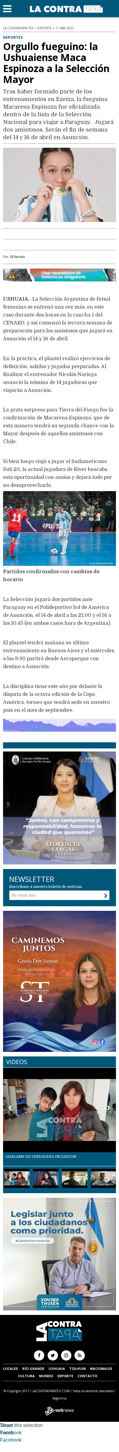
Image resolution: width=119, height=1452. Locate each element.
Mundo (46, 1376)
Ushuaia (57, 1368)
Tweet (6, 1425)
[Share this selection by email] (3, 1440)
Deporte (65, 1376)
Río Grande (33, 1368)
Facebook (11, 1432)
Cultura (26, 1376)
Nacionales (101, 1368)
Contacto (87, 1376)
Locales (10, 1368)
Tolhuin (77, 1368)
